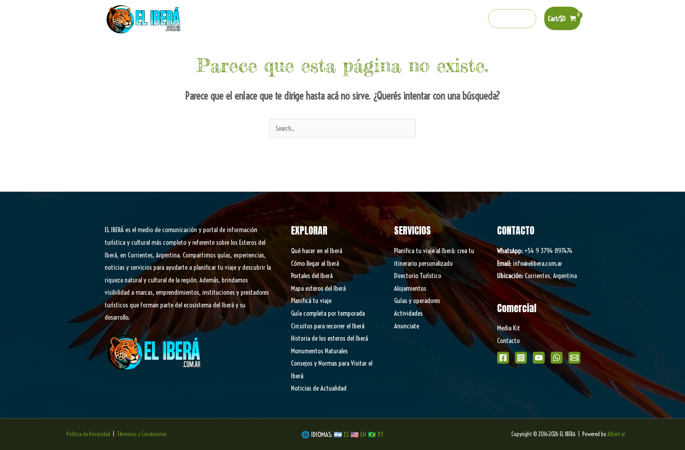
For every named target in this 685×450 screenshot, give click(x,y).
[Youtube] (442, 19)
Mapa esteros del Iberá (318, 288)
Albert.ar (616, 434)
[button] (512, 18)
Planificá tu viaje (311, 300)
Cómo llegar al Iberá (315, 263)
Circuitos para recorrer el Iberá (327, 326)
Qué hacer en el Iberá (210, 52)
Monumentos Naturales (319, 351)
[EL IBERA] (144, 17)
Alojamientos (410, 288)
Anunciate (406, 326)
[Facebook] (408, 19)
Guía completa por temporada (328, 313)
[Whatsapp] (459, 19)
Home (164, 52)
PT (381, 434)
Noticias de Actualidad (318, 388)
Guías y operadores (417, 300)
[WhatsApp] (557, 358)
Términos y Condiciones (142, 434)
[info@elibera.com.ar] (476, 19)
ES (347, 434)
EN (363, 434)
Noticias (492, 52)
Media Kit (508, 328)
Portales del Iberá (278, 52)
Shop (521, 52)
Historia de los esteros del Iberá (329, 338)
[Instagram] (425, 19)
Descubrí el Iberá (341, 52)
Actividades (408, 313)
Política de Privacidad (88, 434)
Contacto (508, 340)
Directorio (456, 52)
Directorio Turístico (417, 275)
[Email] (574, 358)
